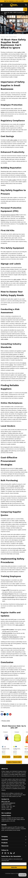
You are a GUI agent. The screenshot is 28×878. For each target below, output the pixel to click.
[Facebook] (2, 853)
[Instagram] (5, 853)
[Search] (25, 9)
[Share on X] (5, 714)
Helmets (3, 220)
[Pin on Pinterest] (10, 714)
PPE (17, 214)
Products (4, 842)
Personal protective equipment (8, 214)
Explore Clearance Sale (14, 762)
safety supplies (23, 55)
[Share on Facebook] (2, 714)
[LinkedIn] (11, 853)
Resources (4, 846)
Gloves (22, 216)
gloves (24, 110)
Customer (4, 839)
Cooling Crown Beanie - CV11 (20, 748)
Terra (26, 750)
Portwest (3, 750)
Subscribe (14, 867)
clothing (11, 364)
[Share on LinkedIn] (7, 714)
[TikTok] (14, 853)
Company (4, 836)
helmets (3, 112)
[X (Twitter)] (8, 853)
